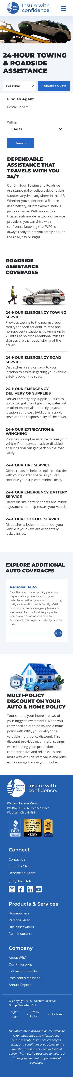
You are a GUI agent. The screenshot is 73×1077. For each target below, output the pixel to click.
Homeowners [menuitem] (19, 913)
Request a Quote (54, 86)
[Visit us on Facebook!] (21, 889)
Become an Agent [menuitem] (22, 873)
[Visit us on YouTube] (39, 889)
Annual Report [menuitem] (20, 985)
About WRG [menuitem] (17, 957)
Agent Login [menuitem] (14, 1014)
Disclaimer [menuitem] (57, 1014)
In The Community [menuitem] (23, 971)
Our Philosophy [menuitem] (20, 964)
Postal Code (17, 107)
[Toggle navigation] (63, 8)
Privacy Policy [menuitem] (34, 1014)
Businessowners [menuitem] (21, 927)
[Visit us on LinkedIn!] (30, 889)
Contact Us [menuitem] (17, 859)
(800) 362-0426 (20, 881)
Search (20, 143)
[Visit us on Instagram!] (12, 889)
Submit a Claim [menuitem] (20, 866)
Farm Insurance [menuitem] (20, 933)
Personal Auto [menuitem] (19, 920)
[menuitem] (37, 610)
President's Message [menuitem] (24, 978)
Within (12, 122)
